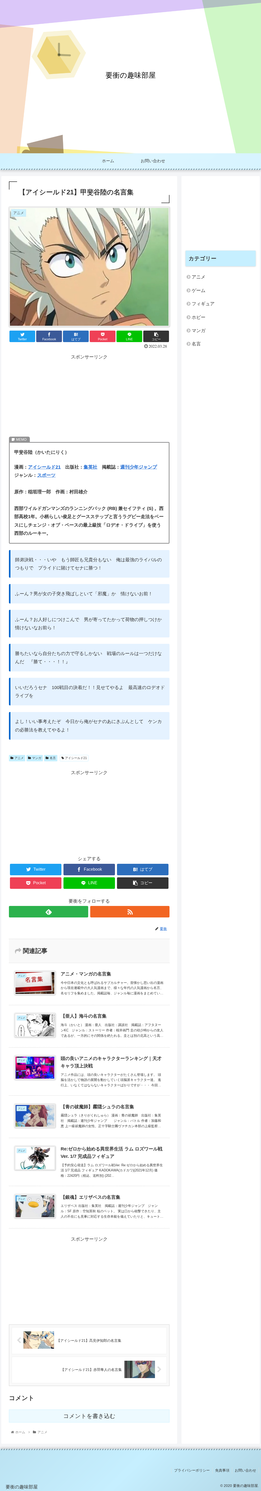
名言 (53, 758)
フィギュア (203, 303)
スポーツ (46, 475)
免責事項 (222, 1470)
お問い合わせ (245, 1470)
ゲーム (198, 290)
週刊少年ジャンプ (138, 467)
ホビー (198, 317)
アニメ (19, 758)
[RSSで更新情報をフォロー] (129, 911)
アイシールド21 (44, 467)
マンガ (36, 758)
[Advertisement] (89, 397)
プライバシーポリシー (192, 1470)
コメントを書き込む (89, 1416)
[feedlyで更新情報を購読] (48, 911)
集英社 (90, 467)
